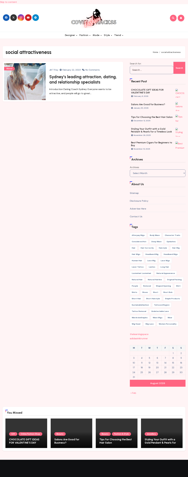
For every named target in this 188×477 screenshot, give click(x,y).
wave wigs (157, 317)
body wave (155, 235)
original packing (174, 279)
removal (147, 286)
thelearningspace (139, 334)
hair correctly (147, 248)
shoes (145, 292)
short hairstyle (153, 298)
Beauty (60, 434)
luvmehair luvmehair (141, 273)
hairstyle (163, 248)
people (135, 286)
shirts (134, 292)
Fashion (84, 35)
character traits (172, 235)
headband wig (151, 254)
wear (170, 317)
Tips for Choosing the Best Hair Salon (152, 117)
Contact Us (136, 216)
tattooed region (161, 305)
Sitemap (134, 193)
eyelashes (171, 241)
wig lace (149, 324)
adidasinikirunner (139, 338)
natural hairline (155, 279)
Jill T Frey (53, 70)
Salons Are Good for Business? (148, 104)
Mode (96, 35)
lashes (152, 267)
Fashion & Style (121, 434)
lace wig (151, 260)
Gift (13, 434)
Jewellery (151, 434)
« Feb (133, 393)
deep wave (156, 241)
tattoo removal (139, 311)
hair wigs (136, 254)
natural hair (137, 279)
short (155, 292)
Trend (118, 35)
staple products (172, 298)
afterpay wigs (138, 235)
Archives (134, 167)
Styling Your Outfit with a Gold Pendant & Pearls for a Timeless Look (151, 130)
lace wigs (165, 260)
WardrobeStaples (140, 317)
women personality (167, 324)
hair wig (176, 248)
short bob (167, 292)
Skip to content (8, 2)
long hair (164, 267)
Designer (70, 35)
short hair (136, 298)
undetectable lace (160, 311)
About (9, 68)
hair (133, 248)
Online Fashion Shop (30, 434)
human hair (137, 260)
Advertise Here (138, 208)
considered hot (139, 241)
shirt (178, 286)
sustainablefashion (140, 305)
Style (107, 35)
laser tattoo (138, 267)
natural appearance (165, 273)
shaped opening (163, 286)
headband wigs (171, 254)
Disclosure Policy (139, 200)
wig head (136, 324)
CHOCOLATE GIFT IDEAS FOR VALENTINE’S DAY (147, 91)
